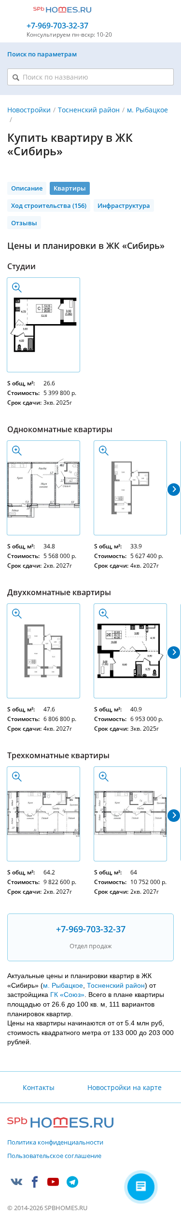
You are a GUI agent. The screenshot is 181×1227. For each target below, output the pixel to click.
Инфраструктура (123, 205)
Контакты (39, 1087)
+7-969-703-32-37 (57, 26)
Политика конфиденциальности (55, 1142)
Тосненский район (89, 109)
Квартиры (70, 188)
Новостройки (29, 109)
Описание (26, 188)
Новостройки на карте (124, 1087)
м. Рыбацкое (63, 985)
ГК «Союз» (67, 994)
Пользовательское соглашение (54, 1156)
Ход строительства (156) (48, 205)
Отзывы (24, 222)
